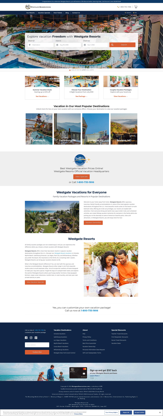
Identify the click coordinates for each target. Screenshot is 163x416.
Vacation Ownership (93, 222)
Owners (128, 13)
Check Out (86, 41)
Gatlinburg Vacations (60, 337)
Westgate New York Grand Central (64, 353)
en (135, 13)
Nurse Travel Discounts (118, 340)
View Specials (81, 177)
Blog (67, 12)
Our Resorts (30, 12)
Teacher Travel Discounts (119, 334)
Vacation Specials (44, 12)
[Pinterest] (36, 338)
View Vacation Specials (35, 282)
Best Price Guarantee (89, 343)
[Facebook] (26, 338)
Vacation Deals (116, 343)
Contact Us (76, 12)
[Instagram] (31, 338)
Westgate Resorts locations (63, 253)
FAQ (84, 334)
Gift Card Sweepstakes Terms (92, 353)
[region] (81, 412)
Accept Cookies (139, 412)
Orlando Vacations (59, 334)
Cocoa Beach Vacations (61, 346)
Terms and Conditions (90, 340)
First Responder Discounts (119, 337)
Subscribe (37, 352)
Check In (58, 41)
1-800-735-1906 (125, 7)
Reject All (126, 412)
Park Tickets (58, 12)
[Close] (160, 412)
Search (124, 45)
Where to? (31, 41)
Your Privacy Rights (111, 412)
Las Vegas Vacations (60, 340)
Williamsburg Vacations (61, 349)
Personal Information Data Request (94, 349)
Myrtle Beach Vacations (61, 343)
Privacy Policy (87, 337)
